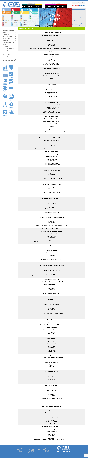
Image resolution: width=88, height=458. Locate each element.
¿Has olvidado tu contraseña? (79, 7)
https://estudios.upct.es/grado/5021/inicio (51, 293)
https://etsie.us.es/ (52, 351)
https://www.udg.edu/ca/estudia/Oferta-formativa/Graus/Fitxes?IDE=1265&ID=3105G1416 (51, 208)
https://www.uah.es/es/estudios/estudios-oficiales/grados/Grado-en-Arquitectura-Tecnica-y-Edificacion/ (51, 48)
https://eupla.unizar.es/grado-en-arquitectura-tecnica (51, 398)
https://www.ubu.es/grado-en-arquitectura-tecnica (51, 129)
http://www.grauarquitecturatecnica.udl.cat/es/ (52, 178)
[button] (4, 18)
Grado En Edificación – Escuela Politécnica (51, 192)
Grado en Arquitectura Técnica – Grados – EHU (51, 64)
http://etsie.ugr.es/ (52, 335)
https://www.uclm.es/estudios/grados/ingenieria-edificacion (51, 81)
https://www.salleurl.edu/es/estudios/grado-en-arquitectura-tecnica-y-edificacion (51, 241)
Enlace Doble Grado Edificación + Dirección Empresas (52, 313)
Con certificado (82, 5)
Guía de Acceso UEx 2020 (52, 194)
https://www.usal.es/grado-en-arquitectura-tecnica (51, 259)
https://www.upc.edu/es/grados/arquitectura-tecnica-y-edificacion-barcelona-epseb (51, 148)
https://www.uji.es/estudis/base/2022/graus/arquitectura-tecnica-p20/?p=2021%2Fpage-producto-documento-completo (51, 275)
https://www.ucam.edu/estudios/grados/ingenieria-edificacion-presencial (51, 225)
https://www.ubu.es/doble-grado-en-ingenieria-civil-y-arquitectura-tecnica (51, 131)
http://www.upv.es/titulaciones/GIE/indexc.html (52, 368)
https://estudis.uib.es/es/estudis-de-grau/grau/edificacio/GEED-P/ (51, 98)
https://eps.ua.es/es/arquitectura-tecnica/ (51, 112)
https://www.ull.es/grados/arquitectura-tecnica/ (52, 164)
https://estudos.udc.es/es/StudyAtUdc (52, 382)
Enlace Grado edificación (52, 316)
